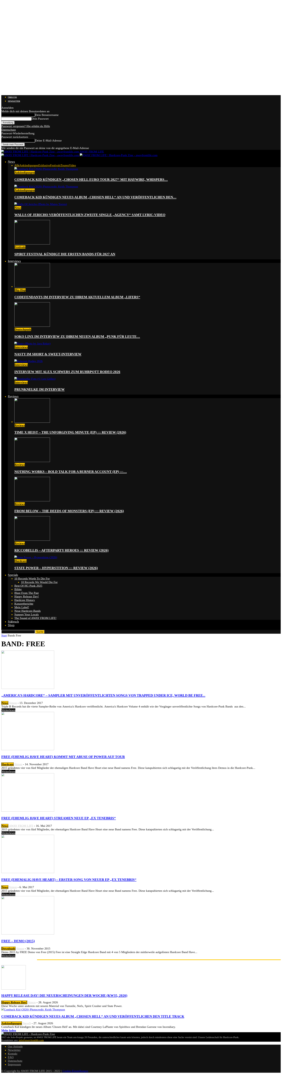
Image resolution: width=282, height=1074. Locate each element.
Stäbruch (13, 621)
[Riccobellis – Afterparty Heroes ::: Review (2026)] (32, 539)
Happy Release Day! (26, 596)
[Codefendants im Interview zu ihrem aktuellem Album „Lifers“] (32, 286)
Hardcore (21, 561)
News (11, 161)
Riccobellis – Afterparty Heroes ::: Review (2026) (61, 550)
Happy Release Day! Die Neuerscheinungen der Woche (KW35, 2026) (64, 995)
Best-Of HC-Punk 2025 (28, 585)
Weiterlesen (8, 710)
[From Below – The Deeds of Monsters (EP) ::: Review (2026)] (32, 500)
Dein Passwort (40, 118)
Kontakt (12, 1053)
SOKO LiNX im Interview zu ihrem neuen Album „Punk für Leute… (77, 336)
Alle (16, 165)
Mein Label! (21, 607)
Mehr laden (8, 1030)
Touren (65, 165)
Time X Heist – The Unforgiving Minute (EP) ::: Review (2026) (70, 432)
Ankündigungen (28, 165)
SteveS (27, 1023)
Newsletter (14, 101)
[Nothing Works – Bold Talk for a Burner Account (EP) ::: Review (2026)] (32, 461)
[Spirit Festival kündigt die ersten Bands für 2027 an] (32, 243)
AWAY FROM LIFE (21, 825)
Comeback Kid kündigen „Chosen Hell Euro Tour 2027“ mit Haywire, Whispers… (91, 179)
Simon (13, 703)
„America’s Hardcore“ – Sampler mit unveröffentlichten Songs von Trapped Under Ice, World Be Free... (103, 695)
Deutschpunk (23, 329)
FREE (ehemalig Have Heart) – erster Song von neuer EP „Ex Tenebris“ (68, 880)
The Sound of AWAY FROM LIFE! (35, 618)
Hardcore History (24, 600)
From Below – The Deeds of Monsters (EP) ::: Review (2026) (69, 511)
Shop (11, 625)
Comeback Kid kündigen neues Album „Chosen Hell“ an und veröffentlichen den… (95, 197)
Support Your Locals (26, 614)
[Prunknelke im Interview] (34, 378)
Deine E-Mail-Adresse (48, 140)
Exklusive (44, 165)
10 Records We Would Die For (39, 582)
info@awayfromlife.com (31, 1040)
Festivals (55, 165)
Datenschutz (8, 129)
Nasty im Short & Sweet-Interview (47, 354)
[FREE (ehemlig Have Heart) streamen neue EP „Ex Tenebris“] (27, 810)
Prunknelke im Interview (39, 389)
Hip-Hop (20, 290)
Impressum (14, 1064)
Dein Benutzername (47, 115)
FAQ (11, 1057)
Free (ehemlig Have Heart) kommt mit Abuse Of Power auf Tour (63, 757)
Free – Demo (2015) (18, 941)
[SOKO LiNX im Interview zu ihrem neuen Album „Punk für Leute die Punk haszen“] (32, 325)
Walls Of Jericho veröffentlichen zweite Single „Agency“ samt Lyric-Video (89, 215)
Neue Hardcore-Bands (27, 610)
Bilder (18, 589)
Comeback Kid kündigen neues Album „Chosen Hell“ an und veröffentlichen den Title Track (92, 1016)
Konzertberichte (23, 603)
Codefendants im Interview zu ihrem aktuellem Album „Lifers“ (77, 297)
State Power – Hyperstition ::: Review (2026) (56, 568)
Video (72, 165)
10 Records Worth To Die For (32, 578)
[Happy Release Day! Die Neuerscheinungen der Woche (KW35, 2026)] (13, 988)
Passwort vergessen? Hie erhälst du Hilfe (25, 126)
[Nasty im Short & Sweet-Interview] (32, 343)
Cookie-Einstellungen (75, 1071)
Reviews (13, 396)
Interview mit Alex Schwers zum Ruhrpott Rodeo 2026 (67, 372)
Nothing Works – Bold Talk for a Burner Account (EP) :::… (70, 472)
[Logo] (40, 155)
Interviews (14, 261)
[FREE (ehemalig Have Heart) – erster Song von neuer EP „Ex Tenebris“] (27, 872)
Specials (13, 575)
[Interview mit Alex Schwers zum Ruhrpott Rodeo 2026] (28, 361)
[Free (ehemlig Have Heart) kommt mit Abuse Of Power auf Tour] (27, 749)
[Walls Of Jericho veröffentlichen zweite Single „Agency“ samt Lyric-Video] (40, 204)
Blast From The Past (26, 593)
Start (4, 635)
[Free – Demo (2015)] (27, 933)
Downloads (8, 948)
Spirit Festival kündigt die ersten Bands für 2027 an (64, 254)
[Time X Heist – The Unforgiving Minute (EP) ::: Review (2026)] (32, 421)
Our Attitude (15, 1046)
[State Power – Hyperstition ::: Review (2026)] (35, 557)
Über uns (12, 97)
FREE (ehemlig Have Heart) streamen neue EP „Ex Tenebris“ (58, 818)
